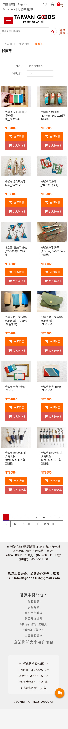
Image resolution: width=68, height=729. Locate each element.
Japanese (9, 9)
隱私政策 (34, 601)
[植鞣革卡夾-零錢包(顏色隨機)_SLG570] (16, 96)
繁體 (6, 4)
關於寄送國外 (34, 618)
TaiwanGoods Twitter (33, 676)
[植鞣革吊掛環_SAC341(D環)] (52, 166)
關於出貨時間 (34, 612)
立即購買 (18, 136)
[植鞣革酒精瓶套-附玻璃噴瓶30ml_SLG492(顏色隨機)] (16, 437)
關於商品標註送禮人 (33, 624)
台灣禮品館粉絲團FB (34, 663)
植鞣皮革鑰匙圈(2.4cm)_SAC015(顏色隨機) (53, 115)
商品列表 (24, 44)
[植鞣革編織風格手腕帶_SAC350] (16, 166)
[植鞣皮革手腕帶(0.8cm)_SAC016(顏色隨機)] (52, 232)
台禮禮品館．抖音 (33, 688)
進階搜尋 (62, 31)
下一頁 (26, 523)
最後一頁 (49, 523)
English (23, 4)
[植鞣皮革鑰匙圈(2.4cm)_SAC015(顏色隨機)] (52, 96)
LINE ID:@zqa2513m (33, 670)
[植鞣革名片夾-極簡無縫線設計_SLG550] (52, 301)
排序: (18, 66)
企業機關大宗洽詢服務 (33, 642)
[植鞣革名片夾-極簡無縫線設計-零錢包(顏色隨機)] (16, 301)
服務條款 (34, 607)
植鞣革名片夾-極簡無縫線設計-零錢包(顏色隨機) (16, 321)
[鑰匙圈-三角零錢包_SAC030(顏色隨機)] (16, 232)
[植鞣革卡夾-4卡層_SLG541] (16, 371)
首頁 (9, 44)
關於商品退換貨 (33, 629)
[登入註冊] (52, 4)
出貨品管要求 (34, 635)
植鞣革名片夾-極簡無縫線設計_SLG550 (52, 321)
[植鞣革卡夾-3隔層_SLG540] (52, 371)
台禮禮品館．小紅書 (33, 682)
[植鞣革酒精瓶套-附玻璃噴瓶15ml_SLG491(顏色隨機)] (52, 437)
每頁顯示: (16, 73)
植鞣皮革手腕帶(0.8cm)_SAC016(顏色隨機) (53, 251)
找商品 (39, 44)
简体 (13, 4)
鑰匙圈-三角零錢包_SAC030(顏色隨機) (16, 251)
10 (15, 523)
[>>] (37, 523)
